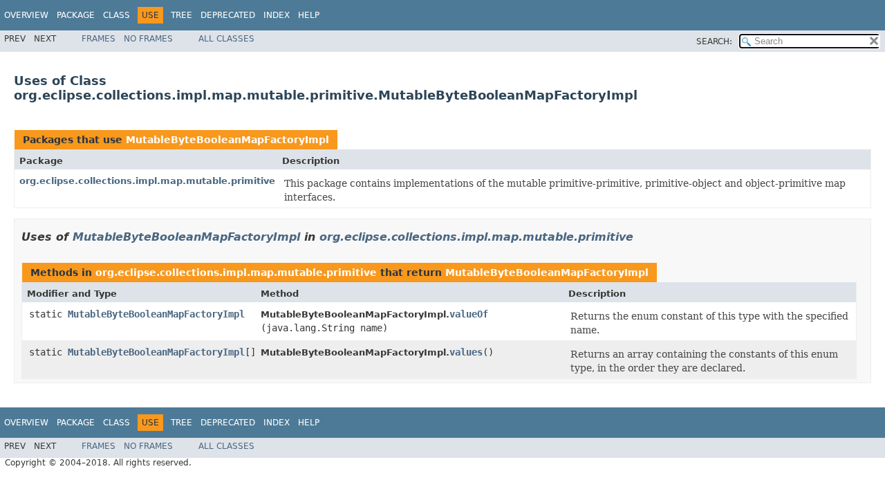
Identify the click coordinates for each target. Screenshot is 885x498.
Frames (98, 39)
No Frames (148, 39)
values (466, 352)
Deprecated (228, 15)
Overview (26, 15)
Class (116, 15)
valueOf (468, 314)
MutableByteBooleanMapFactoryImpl (227, 139)
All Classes (226, 39)
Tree (181, 15)
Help (308, 15)
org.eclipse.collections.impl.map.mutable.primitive (147, 181)
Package (76, 15)
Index (276, 15)
